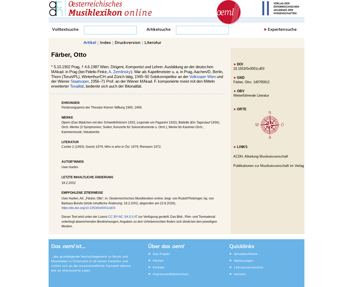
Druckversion (128, 42)
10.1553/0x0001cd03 (248, 69)
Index (105, 42)
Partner (158, 260)
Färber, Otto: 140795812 (251, 82)
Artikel (89, 42)
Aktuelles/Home (246, 253)
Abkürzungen (243, 260)
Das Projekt (161, 253)
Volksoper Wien (202, 77)
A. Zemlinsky (120, 72)
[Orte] (269, 138)
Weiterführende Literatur (251, 95)
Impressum (161, 274)
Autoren (240, 274)
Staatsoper (80, 81)
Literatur (152, 42)
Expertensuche (282, 29)
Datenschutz (179, 274)
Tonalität (77, 86)
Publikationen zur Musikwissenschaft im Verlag (268, 166)
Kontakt (159, 267)
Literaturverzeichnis (248, 267)
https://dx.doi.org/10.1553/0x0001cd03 (88, 208)
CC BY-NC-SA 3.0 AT (122, 217)
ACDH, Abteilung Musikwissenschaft (260, 156)
